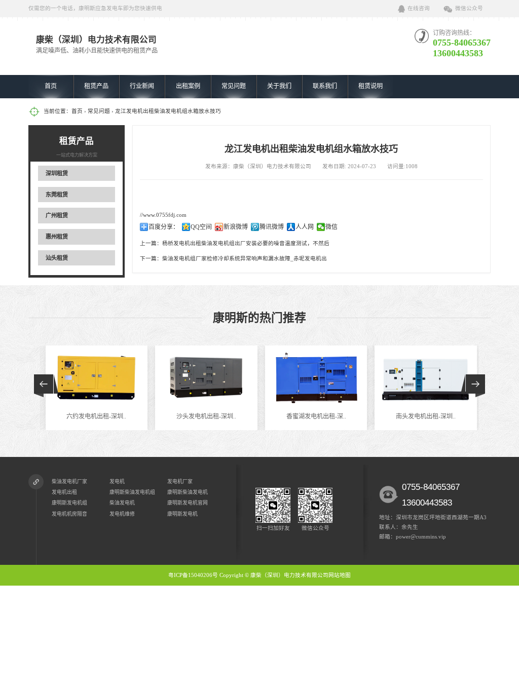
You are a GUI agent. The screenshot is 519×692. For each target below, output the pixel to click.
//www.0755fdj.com (163, 215)
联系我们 (325, 86)
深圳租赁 (57, 173)
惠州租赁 (57, 237)
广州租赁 (57, 215)
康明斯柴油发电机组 (132, 492)
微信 (331, 226)
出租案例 (188, 86)
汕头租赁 (57, 258)
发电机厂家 (180, 481)
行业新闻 (142, 86)
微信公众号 (469, 8)
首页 (51, 86)
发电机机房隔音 (69, 514)
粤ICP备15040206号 (193, 575)
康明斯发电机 (182, 514)
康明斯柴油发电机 (187, 492)
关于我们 (279, 86)
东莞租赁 (57, 194)
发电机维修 (122, 514)
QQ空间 (201, 226)
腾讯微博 (272, 226)
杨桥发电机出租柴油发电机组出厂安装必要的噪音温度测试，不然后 (245, 243)
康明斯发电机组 (69, 503)
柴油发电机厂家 (69, 481)
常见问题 (233, 86)
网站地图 (339, 575)
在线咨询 (418, 8)
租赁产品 (96, 86)
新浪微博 (236, 226)
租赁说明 (370, 86)
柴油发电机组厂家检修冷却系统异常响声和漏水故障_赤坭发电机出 (244, 258)
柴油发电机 (122, 503)
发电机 (117, 481)
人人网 (304, 226)
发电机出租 (64, 492)
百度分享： (164, 226)
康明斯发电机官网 (187, 503)
